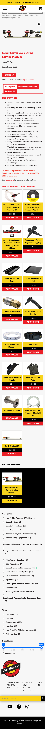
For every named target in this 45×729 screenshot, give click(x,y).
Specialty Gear (13, 522)
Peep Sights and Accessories (20, 591)
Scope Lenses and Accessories (20, 568)
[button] (39, 24)
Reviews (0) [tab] (10, 91)
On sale (10, 653)
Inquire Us (9, 75)
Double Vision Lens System (19, 572)
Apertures (12, 579)
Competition (14, 622)
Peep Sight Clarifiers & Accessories (22, 583)
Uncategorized (13, 530)
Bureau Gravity (22, 723)
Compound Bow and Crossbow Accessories (22, 544)
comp (10, 618)
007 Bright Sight (14, 564)
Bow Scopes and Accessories (20, 575)
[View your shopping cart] (40, 8)
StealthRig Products (16, 526)
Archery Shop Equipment (17, 13)
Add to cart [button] (12, 218)
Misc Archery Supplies (17, 560)
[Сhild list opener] (32, 538)
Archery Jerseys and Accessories (21, 534)
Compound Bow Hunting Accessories (28, 686)
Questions (10, 180)
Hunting (11, 626)
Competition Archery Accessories (13, 685)
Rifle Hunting (13, 634)
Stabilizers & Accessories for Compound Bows (22, 599)
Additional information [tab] (27, 86)
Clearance (12, 614)
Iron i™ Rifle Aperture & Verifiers (20, 518)
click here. (13, 176)
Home (4, 13)
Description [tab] (10, 86)
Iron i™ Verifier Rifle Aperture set (21, 630)
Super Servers (18, 15)
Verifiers (11, 587)
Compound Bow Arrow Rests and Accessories (22, 552)
